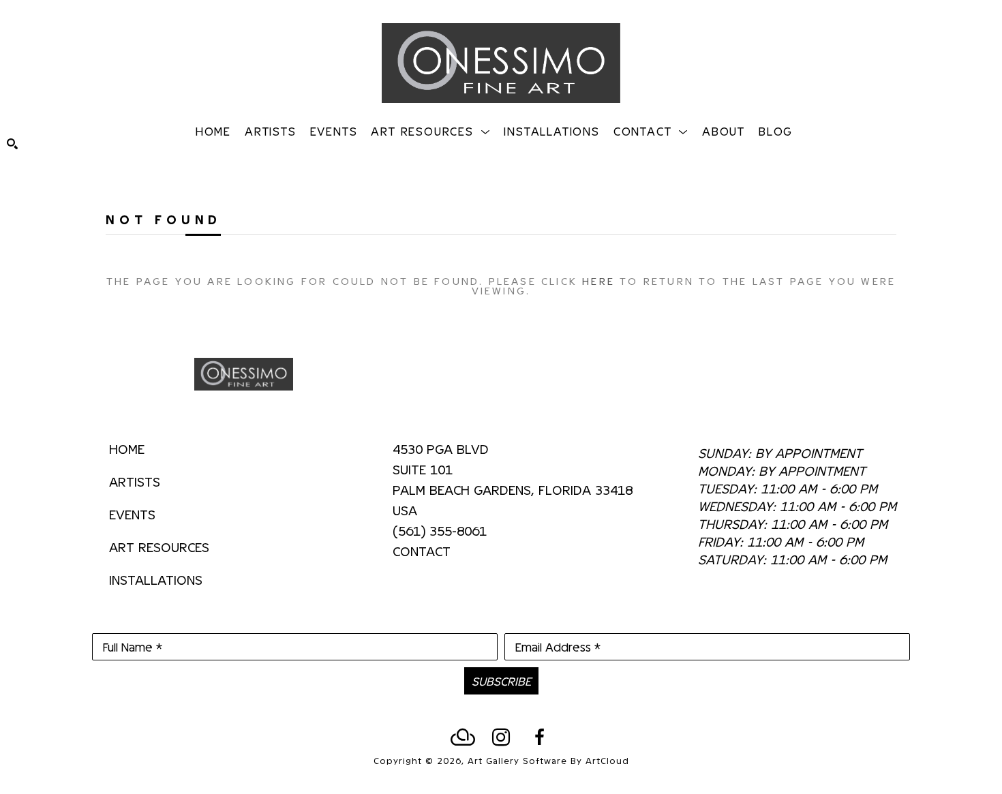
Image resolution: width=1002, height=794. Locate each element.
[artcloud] (463, 737)
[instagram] (501, 737)
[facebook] (539, 737)
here (598, 280)
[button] (430, 130)
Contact (422, 551)
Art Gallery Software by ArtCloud (548, 760)
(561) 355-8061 (440, 531)
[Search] (12, 143)
